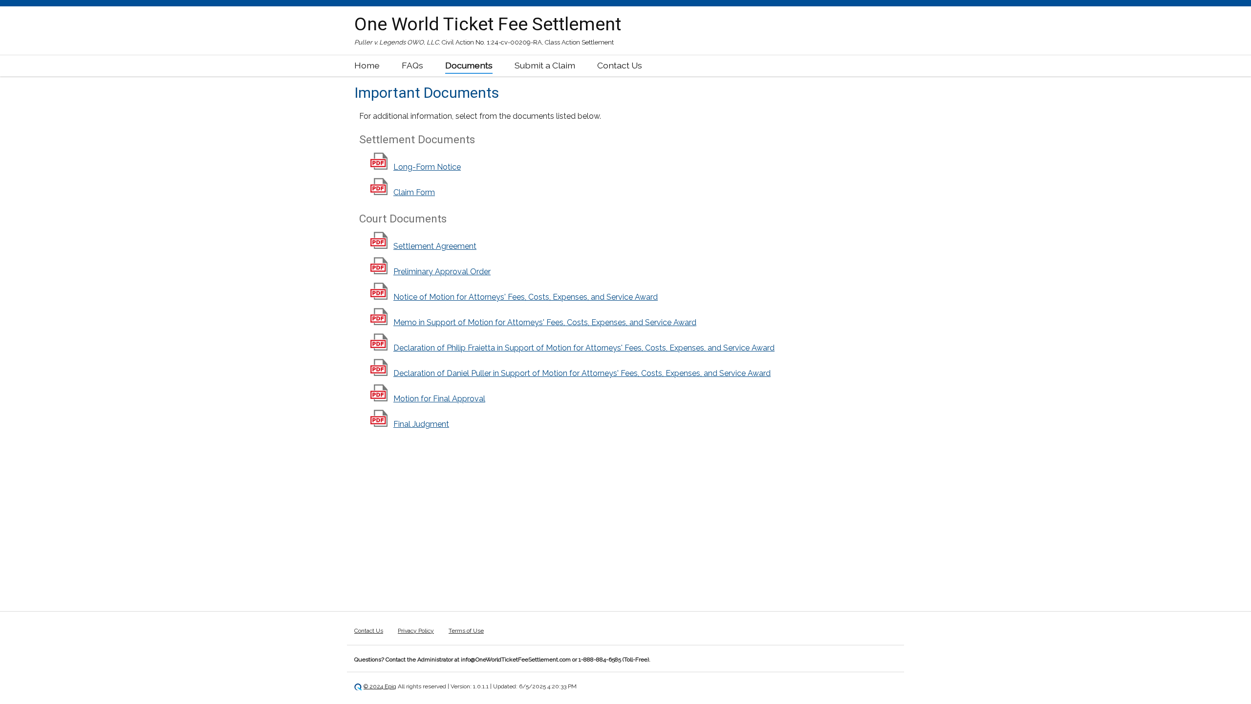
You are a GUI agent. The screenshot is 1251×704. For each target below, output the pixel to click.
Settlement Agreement (434, 246)
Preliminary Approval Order (442, 271)
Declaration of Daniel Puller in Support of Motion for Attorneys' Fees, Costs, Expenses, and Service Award (582, 373)
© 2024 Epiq (380, 686)
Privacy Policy (416, 630)
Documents (469, 65)
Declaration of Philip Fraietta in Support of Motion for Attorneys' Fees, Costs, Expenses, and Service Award (584, 347)
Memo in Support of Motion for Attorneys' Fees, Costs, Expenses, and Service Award (544, 322)
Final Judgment (421, 424)
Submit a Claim (545, 65)
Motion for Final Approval (439, 398)
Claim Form (414, 192)
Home (367, 65)
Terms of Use (466, 630)
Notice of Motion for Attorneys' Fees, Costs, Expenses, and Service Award (525, 297)
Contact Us (619, 65)
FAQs (412, 65)
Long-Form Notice (427, 167)
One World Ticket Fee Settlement (487, 24)
